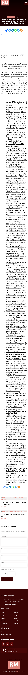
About (16, 612)
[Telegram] (18, 30)
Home (2, 612)
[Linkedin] (12, 30)
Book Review (4, 621)
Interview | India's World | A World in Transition (13, 503)
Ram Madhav (9, 659)
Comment (3, 536)
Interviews (17, 621)
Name (2, 548)
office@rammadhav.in (10, 604)
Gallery (16, 615)
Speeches (4, 623)
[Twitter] (9, 30)
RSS (2, 632)
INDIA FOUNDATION (6, 634)
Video (2, 615)
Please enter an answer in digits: (7, 569)
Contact (16, 623)
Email (2, 555)
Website (2, 562)
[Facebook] (6, 30)
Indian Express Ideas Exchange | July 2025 (13, 515)
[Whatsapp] (15, 30)
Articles (3, 618)
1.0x (22, 55)
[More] (21, 30)
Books (16, 618)
